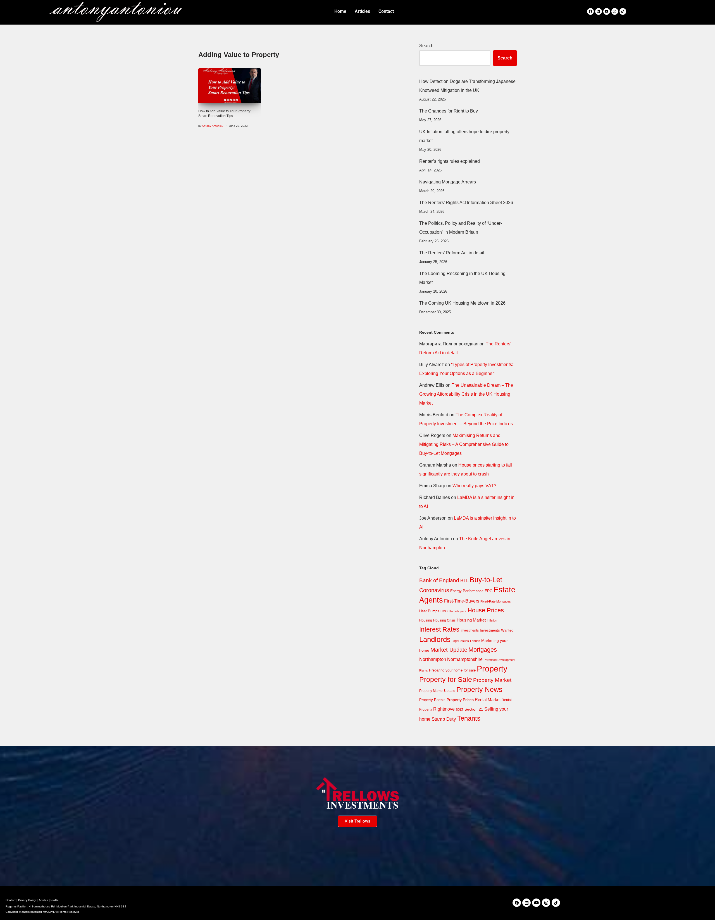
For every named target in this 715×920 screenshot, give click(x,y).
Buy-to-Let (486, 580)
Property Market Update (437, 691)
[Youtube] (606, 11)
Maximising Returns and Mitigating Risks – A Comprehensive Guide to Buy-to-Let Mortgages (464, 444)
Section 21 (473, 709)
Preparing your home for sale (452, 670)
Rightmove (444, 708)
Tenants (468, 718)
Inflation (492, 620)
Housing (425, 620)
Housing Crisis (444, 620)
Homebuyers (457, 611)
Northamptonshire (465, 659)
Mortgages (482, 649)
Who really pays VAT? (474, 485)
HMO (444, 611)
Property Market (492, 680)
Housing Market (471, 620)
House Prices (486, 610)
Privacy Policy (27, 900)
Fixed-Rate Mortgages (495, 601)
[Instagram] (614, 11)
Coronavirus (434, 590)
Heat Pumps (429, 611)
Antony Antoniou (212, 125)
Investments (470, 630)
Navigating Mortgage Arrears (447, 182)
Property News (479, 689)
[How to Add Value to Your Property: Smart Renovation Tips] (229, 85)
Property (492, 668)
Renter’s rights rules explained (449, 161)
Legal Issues (460, 640)
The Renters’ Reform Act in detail (451, 252)
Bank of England (439, 580)
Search (426, 45)
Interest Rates (439, 629)
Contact (11, 900)
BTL (464, 580)
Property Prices (460, 699)
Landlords (435, 639)
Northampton (432, 659)
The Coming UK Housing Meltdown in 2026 (462, 303)
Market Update (448, 650)
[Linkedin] (598, 11)
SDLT (459, 709)
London (475, 640)
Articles (43, 900)
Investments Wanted (496, 630)
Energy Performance (466, 591)
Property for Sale (445, 679)
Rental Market (487, 699)
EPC (488, 591)
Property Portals (432, 700)
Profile (55, 900)
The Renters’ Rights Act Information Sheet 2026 (466, 202)
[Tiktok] (622, 11)
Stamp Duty (444, 719)
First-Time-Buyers (461, 601)
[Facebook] (590, 11)
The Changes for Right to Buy (448, 111)
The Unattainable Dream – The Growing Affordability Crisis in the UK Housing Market (466, 394)
